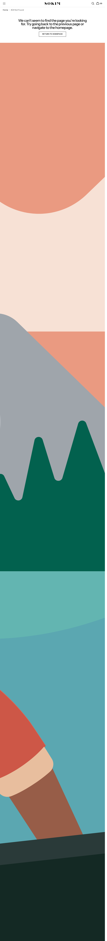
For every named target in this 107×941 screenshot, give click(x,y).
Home (5, 10)
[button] (93, 3)
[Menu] (4, 3)
